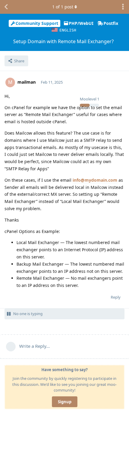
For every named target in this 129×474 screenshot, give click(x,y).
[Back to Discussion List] (6, 7)
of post (62, 7)
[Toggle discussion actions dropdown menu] (123, 7)
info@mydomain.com (95, 180)
